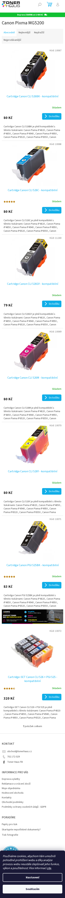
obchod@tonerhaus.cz (19, 751)
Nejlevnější (24, 32)
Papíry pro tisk (9, 824)
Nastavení (32, 877)
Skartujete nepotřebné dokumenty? (21, 829)
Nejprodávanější (12, 40)
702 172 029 (13, 757)
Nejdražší (39, 32)
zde (49, 868)
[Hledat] (39, 4)
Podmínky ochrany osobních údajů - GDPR (24, 807)
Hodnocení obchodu (12, 793)
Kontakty (7, 797)
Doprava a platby (11, 779)
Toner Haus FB (15, 762)
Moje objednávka (11, 788)
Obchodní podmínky (12, 802)
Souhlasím (33, 889)
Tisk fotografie (10, 835)
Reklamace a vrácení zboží (16, 784)
